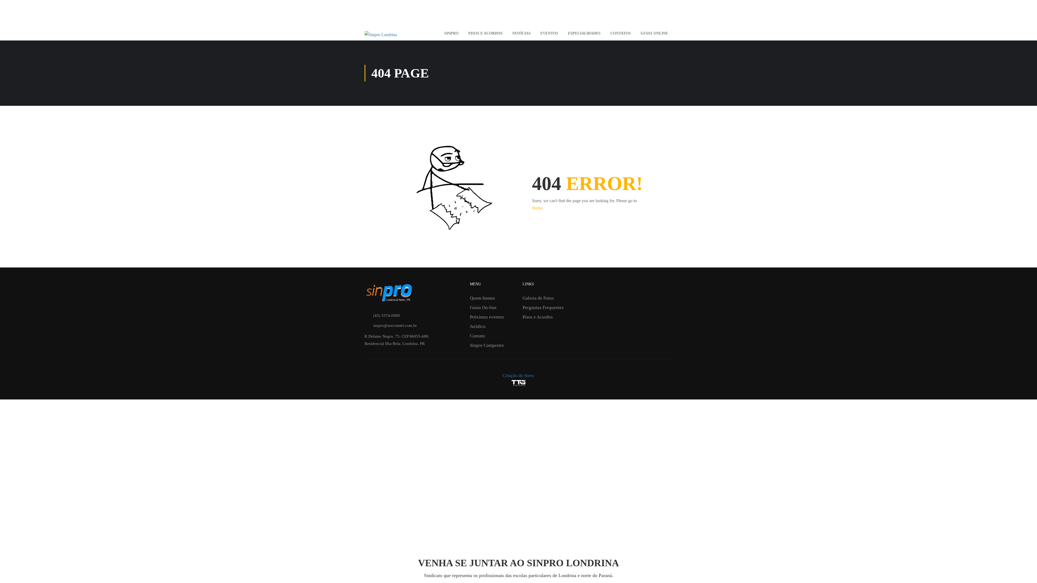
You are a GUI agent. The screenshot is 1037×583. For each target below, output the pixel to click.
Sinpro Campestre (487, 345)
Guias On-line (483, 307)
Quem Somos (482, 298)
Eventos (549, 33)
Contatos (620, 33)
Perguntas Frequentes (543, 307)
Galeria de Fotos (538, 298)
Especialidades (584, 33)
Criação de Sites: (519, 375)
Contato (477, 335)
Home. (538, 208)
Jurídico (478, 326)
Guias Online (654, 33)
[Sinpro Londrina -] (399, 33)
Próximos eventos (487, 317)
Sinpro (451, 33)
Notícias (521, 33)
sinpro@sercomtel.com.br (395, 325)
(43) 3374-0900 (386, 315)
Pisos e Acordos (485, 33)
